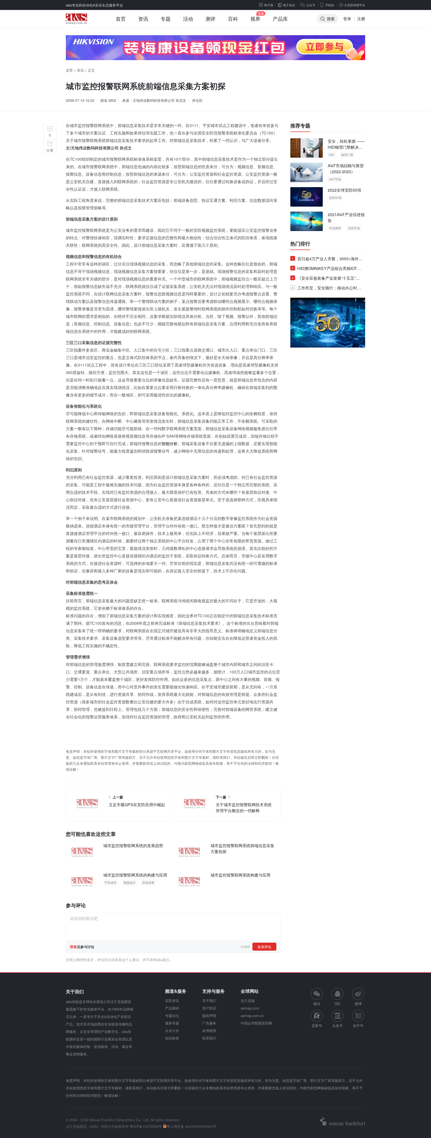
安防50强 (335, 197)
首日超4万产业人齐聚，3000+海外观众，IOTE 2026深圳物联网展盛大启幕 (327, 259)
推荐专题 (300, 125)
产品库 (280, 18)
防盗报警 (148, 882)
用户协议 (209, 1008)
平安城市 (110, 882)
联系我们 (209, 1037)
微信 (317, 997)
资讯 (143, 18)
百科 (233, 18)
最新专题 (172, 1022)
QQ (337, 1003)
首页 (121, 18)
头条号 (337, 1025)
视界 (255, 18)
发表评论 (264, 946)
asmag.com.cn (252, 1015)
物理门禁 (347, 154)
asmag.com (250, 1008)
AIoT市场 (335, 179)
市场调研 (335, 228)
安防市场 (354, 228)
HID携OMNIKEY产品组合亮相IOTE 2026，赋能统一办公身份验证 (326, 269)
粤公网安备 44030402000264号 (191, 1126)
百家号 (317, 1025)
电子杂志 (289, 5)
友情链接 (209, 1030)
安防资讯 (172, 1000)
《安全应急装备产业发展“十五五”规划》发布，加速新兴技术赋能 (326, 279)
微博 (358, 1003)
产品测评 (172, 1008)
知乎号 (358, 1025)
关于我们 (209, 1000)
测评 (211, 18)
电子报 (268, 5)
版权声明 (209, 1015)
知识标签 (172, 1037)
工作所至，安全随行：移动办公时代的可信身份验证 (326, 289)
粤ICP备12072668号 (146, 1126)
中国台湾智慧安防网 (256, 1022)
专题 (166, 18)
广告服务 (209, 1022)
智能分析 (170, 443)
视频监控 (129, 882)
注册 (361, 18)
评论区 (197, 100)
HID (331, 154)
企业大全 (172, 1030)
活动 (188, 18)
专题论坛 (172, 1015)
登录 (347, 18)
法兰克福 (248, 1000)
